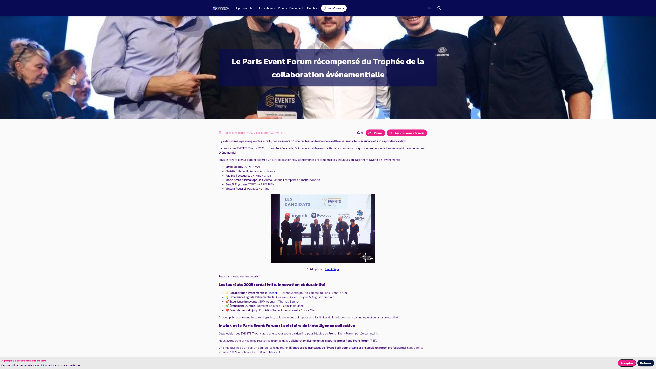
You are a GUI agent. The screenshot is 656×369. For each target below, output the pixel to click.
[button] (334, 8)
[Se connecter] (439, 8)
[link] (241, 8)
